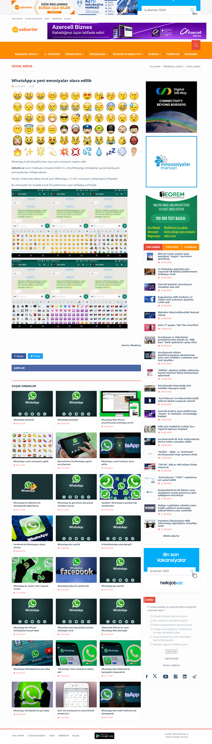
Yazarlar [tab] (190, 247)
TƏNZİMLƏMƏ (97, 54)
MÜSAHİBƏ (190, 54)
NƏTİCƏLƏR (171, 658)
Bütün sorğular (171, 665)
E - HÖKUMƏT (52, 54)
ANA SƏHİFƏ (17, 18)
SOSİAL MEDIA (193, 66)
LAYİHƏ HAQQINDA (33, 18)
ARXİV (47, 18)
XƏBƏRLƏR (57, 18)
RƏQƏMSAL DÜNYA (26, 54)
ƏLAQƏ (67, 18)
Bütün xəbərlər (171, 535)
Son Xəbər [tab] (153, 247)
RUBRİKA (154, 54)
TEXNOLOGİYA (73, 54)
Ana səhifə (155, 66)
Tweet (37, 356)
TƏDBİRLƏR (172, 54)
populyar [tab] (172, 247)
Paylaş (19, 356)
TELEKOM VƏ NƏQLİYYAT (127, 54)
